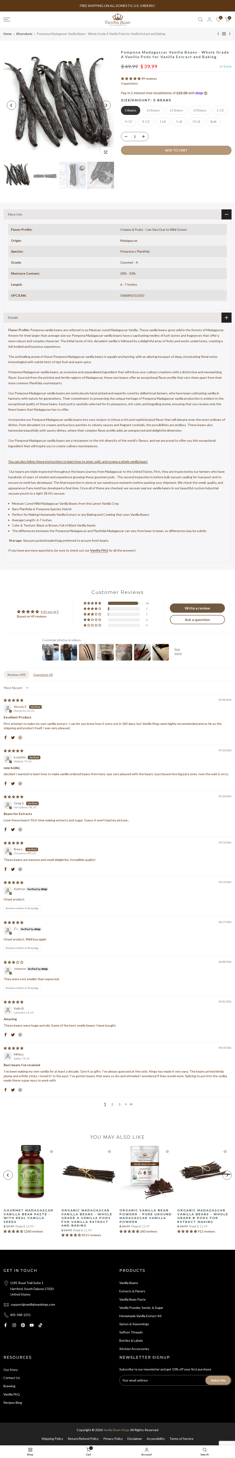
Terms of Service (181, 1439)
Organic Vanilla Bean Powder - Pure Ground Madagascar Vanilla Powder (145, 1216)
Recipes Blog (12, 1402)
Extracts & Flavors (132, 1291)
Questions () (43, 675)
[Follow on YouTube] (32, 1325)
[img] (13, 700)
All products (24, 34)
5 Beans (130, 110)
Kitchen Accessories (134, 1349)
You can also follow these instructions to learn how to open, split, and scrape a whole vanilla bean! (78, 461)
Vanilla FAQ (99, 550)
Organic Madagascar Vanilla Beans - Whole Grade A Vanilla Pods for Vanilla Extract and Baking (86, 1217)
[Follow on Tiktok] (40, 1325)
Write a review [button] (197, 608)
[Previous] (11, 105)
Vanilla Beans (128, 1283)
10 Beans (153, 110)
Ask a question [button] (197, 619)
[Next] (106, 105)
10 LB (196, 121)
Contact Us (11, 1378)
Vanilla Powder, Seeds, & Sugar (141, 1308)
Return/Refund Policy (83, 1439)
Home (7, 34)
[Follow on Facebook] (5, 1325)
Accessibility (156, 1439)
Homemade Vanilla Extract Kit (140, 1316)
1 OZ (220, 110)
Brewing (9, 1386)
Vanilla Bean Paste (132, 1299)
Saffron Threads (131, 1332)
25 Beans (176, 110)
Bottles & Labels (131, 1340)
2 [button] (112, 1104)
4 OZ (128, 121)
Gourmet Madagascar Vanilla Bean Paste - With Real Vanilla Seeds (28, 1216)
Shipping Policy (52, 1439)
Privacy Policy (113, 1439)
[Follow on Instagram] (14, 1325)
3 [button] (119, 1104)
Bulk (213, 121)
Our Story (10, 1370)
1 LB (163, 121)
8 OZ (146, 121)
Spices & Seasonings (134, 1324)
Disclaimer (134, 1439)
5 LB (179, 121)
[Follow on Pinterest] (23, 1325)
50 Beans (200, 110)
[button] (131, 78)
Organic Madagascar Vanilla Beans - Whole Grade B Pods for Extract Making (202, 1216)
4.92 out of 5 (50, 612)
